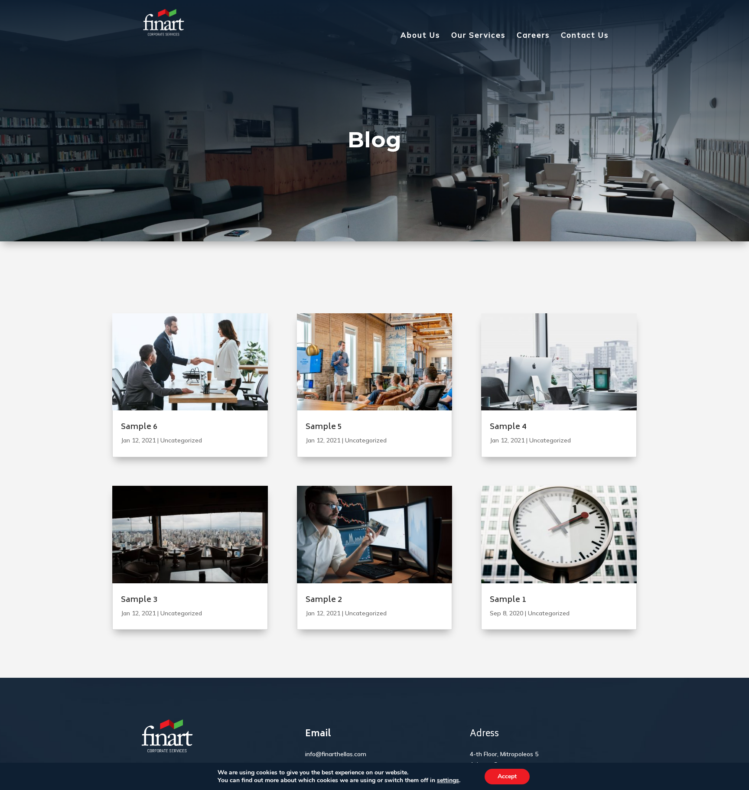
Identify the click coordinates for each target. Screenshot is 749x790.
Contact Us (585, 35)
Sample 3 (139, 600)
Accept (507, 776)
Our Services (478, 35)
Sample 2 (324, 600)
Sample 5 (324, 427)
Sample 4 (508, 427)
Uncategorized (181, 440)
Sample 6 (139, 427)
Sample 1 (508, 600)
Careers (533, 35)
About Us (420, 35)
